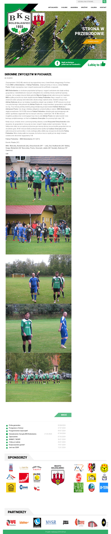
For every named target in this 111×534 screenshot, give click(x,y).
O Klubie (64, 7)
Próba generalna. (15, 425)
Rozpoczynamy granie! (17, 445)
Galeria (94, 7)
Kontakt (103, 7)
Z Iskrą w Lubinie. (14, 442)
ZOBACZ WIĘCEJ (93, 41)
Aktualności (53, 7)
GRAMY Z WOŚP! (14, 439)
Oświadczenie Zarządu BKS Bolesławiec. (23, 434)
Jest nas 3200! (14, 447)
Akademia (74, 7)
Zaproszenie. (13, 437)
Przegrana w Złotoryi (16, 428)
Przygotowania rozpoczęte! (18, 431)
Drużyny (84, 7)
